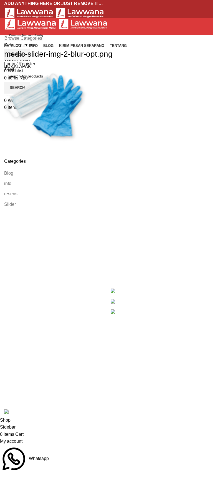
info (7, 183)
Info (7, 378)
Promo (10, 367)
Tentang (12, 398)
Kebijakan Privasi (128, 367)
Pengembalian (125, 378)
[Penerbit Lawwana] (121, 291)
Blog (8, 173)
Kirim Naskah (17, 388)
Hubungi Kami (125, 398)
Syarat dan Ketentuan (132, 388)
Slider (10, 204)
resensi (11, 193)
